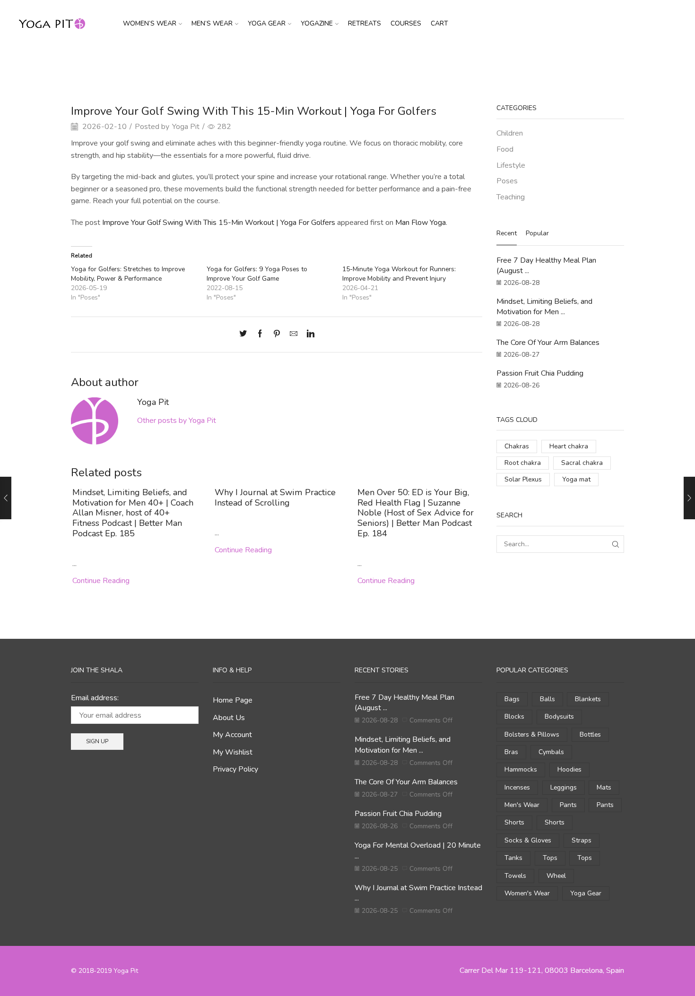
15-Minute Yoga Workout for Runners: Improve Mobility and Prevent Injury (399, 274)
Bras (511, 751)
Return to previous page (588, 63)
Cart (439, 23)
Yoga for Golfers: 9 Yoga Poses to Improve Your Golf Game (257, 274)
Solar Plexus (523, 479)
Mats (604, 787)
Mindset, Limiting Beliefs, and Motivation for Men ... (544, 306)
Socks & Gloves (527, 840)
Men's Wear (521, 804)
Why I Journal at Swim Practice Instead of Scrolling (275, 497)
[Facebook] (260, 334)
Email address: (95, 698)
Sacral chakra (582, 462)
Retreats (364, 23)
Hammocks (520, 769)
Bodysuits (559, 716)
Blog (347, 63)
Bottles (590, 734)
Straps (581, 840)
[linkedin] (308, 334)
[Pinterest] (277, 334)
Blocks (514, 716)
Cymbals (551, 751)
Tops (550, 857)
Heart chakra (568, 446)
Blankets (588, 699)
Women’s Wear (149, 23)
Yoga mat (576, 479)
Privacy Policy (235, 769)
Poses (371, 63)
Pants (568, 804)
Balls (547, 699)
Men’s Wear (212, 23)
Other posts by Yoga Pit (176, 420)
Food (504, 149)
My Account (232, 735)
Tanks (513, 857)
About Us (229, 718)
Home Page (232, 700)
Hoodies (569, 769)
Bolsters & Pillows (531, 734)
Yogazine (317, 23)
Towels (515, 875)
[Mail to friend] (293, 334)
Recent (506, 233)
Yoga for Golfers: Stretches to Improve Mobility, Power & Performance (128, 274)
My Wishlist (232, 752)
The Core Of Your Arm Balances (547, 342)
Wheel (556, 875)
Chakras (516, 446)
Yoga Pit (186, 126)
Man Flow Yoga (420, 222)
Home (323, 63)
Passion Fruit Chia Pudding (539, 373)
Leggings (563, 787)
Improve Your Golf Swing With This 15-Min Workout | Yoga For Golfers (218, 222)
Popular (537, 233)
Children (509, 133)
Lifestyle (510, 165)
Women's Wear (527, 893)
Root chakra (522, 462)
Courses (406, 23)
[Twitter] (245, 334)
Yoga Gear (267, 23)
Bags (512, 699)
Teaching (510, 197)
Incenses (517, 787)
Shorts (514, 822)
